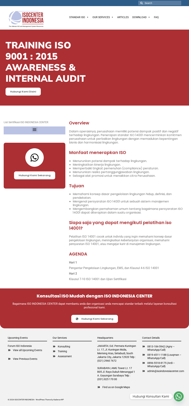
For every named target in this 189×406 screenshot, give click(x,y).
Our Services (101, 17)
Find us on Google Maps (116, 387)
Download (139, 17)
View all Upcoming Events (27, 350)
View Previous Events (25, 358)
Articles (123, 17)
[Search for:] (159, 3)
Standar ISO (77, 17)
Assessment (65, 356)
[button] (35, 129)
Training (62, 351)
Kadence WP (59, 400)
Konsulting (64, 346)
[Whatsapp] (179, 396)
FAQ (156, 17)
